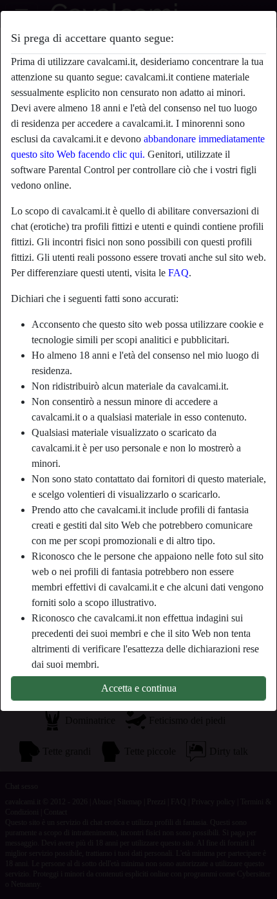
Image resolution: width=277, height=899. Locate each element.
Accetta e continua (139, 688)
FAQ (178, 272)
